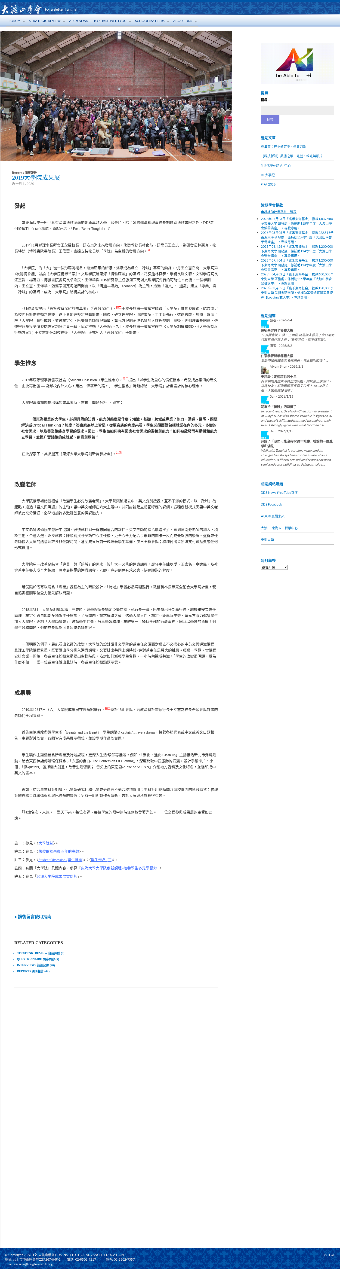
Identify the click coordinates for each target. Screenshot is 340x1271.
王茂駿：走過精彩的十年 (279, 376)
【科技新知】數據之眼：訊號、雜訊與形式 (291, 156)
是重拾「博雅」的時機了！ (280, 406)
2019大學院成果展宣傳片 (57, 876)
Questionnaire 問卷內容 (36, 959)
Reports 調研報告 (24, 172)
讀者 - (281, 320)
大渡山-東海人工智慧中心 (279, 528)
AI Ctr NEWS (78, 21)
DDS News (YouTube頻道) (280, 492)
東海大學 (267, 540)
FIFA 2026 (268, 184)
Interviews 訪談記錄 (33, 965)
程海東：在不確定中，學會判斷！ (285, 146)
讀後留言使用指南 (34, 916)
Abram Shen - (286, 366)
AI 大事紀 (268, 175)
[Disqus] (116, 1056)
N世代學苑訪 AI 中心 (276, 165)
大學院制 (45, 843)
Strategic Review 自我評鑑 (38, 953)
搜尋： (266, 100)
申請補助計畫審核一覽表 (279, 212)
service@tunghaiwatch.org (33, 1264)
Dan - (281, 396)
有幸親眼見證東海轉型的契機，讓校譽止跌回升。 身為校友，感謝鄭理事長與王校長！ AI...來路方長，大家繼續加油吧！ (296, 385)
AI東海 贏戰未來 (272, 516)
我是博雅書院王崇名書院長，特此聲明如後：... (294, 360)
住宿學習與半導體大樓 (277, 330)
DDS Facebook (271, 504)
